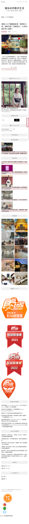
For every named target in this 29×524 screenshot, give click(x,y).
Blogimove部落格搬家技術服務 (6, 515)
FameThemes (10, 491)
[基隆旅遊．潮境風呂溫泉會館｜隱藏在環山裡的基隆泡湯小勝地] (21, 251)
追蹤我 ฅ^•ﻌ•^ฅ (14, 288)
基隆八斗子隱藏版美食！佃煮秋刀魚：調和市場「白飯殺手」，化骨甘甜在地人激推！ (14, 26)
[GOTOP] (4, 511)
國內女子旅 (4, 31)
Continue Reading (11, 69)
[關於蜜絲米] (7, 278)
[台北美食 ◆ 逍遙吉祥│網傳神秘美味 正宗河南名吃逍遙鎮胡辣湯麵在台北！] (7, 238)
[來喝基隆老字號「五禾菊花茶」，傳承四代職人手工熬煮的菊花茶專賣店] (7, 265)
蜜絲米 (9, 31)
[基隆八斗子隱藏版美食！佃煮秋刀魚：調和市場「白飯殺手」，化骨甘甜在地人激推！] (14, 44)
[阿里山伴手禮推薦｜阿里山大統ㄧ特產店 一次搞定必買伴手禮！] (7, 225)
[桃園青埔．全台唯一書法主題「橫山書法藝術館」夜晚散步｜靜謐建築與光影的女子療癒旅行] (21, 265)
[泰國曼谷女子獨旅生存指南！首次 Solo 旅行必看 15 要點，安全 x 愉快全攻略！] (21, 225)
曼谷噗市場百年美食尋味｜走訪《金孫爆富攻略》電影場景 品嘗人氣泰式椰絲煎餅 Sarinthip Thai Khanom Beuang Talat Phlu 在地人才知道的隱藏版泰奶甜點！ (14, 425)
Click (27, 122)
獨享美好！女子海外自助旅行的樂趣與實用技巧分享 (11, 413)
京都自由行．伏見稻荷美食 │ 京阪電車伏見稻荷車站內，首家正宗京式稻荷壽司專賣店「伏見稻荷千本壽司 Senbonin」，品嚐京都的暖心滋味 (14, 456)
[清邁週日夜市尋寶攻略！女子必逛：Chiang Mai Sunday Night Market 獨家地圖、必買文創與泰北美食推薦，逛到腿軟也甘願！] (21, 238)
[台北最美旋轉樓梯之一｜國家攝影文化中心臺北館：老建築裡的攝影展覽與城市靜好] (21, 278)
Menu (4, 2)
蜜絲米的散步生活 (14, 8)
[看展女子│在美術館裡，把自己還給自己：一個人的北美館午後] (7, 251)
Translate (10, 130)
